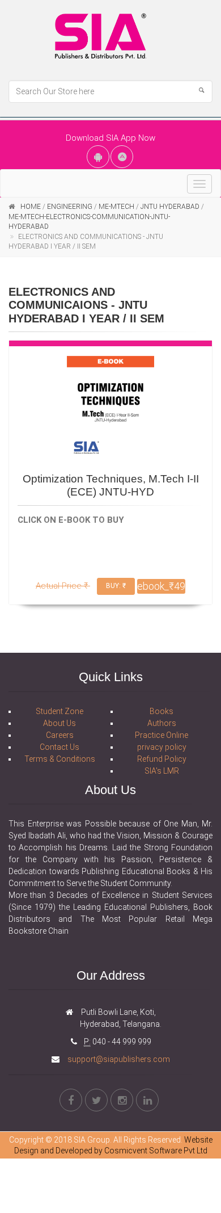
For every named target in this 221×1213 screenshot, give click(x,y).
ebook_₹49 (161, 586)
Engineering (69, 207)
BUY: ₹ (116, 586)
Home (30, 207)
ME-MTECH (116, 207)
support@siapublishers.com (118, 1059)
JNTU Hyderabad (170, 207)
